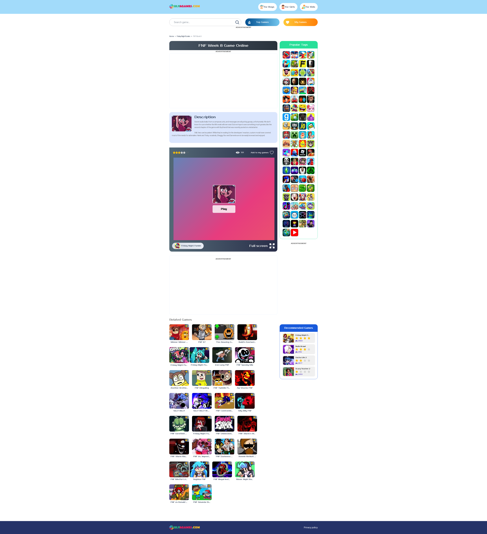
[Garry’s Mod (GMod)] (286, 117)
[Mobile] (302, 134)
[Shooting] (310, 161)
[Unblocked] (310, 206)
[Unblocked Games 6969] (310, 214)
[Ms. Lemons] (302, 143)
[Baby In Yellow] (294, 81)
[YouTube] (294, 232)
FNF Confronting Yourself (225, 411)
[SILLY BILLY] (179, 401)
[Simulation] (294, 170)
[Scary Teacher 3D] (294, 161)
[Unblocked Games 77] (286, 223)
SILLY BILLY (179, 411)
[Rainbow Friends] (294, 152)
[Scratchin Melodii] (302, 161)
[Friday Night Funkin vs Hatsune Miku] (199, 355)
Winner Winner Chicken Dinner (180, 342)
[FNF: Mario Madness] (179, 446)
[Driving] (294, 99)
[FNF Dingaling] (202, 378)
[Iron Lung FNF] (222, 355)
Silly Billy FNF (245, 411)
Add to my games (260, 153)
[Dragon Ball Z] (286, 99)
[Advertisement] (223, 80)
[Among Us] (294, 72)
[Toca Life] (294, 206)
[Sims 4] (286, 170)
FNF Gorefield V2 (179, 434)
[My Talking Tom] (310, 143)
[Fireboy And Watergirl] (302, 99)
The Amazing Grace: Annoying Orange (225, 342)
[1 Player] (286, 55)
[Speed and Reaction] (294, 179)
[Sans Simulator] (286, 161)
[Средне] (179, 152)
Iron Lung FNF (222, 365)
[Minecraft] (294, 134)
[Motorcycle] (286, 143)
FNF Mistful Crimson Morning (180, 479)
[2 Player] (294, 55)
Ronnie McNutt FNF (248, 456)
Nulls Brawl (300, 346)
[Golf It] (294, 117)
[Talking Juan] (286, 197)
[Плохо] (174, 152)
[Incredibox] (294, 126)
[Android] (302, 72)
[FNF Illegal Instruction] (222, 469)
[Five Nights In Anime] (310, 99)
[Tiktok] (286, 206)
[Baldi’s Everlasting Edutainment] (247, 332)
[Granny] (302, 117)
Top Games (262, 22)
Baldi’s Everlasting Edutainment (248, 342)
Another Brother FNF (180, 388)
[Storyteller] (294, 188)
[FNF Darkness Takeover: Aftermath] (224, 446)
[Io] (302, 126)
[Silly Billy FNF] (245, 401)
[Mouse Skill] (294, 143)
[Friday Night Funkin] (294, 108)
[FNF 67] (202, 332)
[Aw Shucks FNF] (245, 378)
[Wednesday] (310, 223)
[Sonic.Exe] (286, 179)
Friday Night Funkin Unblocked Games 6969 (202, 434)
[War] (302, 223)
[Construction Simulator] (302, 90)
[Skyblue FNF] (199, 469)
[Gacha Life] (310, 108)
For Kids (310, 7)
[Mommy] (310, 134)
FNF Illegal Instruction (223, 479)
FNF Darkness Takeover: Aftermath (225, 456)
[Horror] (286, 126)
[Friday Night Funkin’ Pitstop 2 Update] (179, 355)
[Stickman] (286, 188)
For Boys (269, 7)
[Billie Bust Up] (310, 81)
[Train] (302, 206)
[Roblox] (302, 152)
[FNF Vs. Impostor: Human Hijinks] (202, 446)
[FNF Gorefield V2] (179, 424)
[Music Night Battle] (245, 469)
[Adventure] (294, 63)
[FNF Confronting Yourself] (224, 401)
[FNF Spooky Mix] (245, 355)
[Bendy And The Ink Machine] (302, 81)
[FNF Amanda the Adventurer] (202, 492)
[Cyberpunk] (310, 90)
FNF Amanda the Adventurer (202, 502)
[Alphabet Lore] (302, 63)
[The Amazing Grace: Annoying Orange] (224, 332)
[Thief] (310, 197)
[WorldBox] (286, 232)
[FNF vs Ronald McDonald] (179, 492)
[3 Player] (302, 55)
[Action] (286, 63)
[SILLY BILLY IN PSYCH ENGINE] (202, 401)
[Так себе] (176, 152)
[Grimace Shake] (310, 117)
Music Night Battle (245, 479)
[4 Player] (310, 55)
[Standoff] (310, 179)
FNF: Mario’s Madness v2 (248, 434)
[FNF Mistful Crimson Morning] (179, 469)
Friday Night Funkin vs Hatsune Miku (200, 365)
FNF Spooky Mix (245, 365)
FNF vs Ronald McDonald (180, 502)
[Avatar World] (286, 81)
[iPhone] (310, 126)
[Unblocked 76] (286, 214)
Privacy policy (311, 527)
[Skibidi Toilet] (302, 170)
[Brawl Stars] (286, 90)
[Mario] (286, 134)
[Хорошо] (181, 152)
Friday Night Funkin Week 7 (302, 335)
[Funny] (302, 108)
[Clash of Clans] (294, 90)
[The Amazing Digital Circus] (302, 197)
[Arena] (310, 72)
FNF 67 (202, 342)
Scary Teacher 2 (302, 369)
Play (224, 209)
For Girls (290, 7)
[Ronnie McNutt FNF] (247, 446)
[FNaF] (286, 108)
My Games (301, 22)
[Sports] (302, 179)
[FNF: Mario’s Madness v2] (247, 424)
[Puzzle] (286, 152)
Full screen (258, 246)
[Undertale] (294, 223)
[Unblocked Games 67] (302, 214)
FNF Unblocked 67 (225, 434)
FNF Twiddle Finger (223, 388)
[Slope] (310, 170)
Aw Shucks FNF (245, 388)
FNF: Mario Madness (180, 456)
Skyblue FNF (199, 479)
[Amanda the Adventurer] (286, 72)
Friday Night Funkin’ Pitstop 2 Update (180, 365)
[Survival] (310, 188)
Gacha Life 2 (301, 358)
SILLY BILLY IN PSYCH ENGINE (202, 411)
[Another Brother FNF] (179, 378)
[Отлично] (184, 152)
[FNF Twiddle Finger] (222, 378)
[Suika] (302, 188)
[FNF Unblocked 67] (224, 424)
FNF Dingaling (202, 388)
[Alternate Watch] (310, 63)
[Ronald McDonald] (310, 152)
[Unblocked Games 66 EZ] (294, 214)
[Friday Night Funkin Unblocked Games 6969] (202, 424)
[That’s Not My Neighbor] (294, 197)
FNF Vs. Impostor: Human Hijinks (202, 456)
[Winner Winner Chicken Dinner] (179, 332)
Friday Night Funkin (191, 246)
